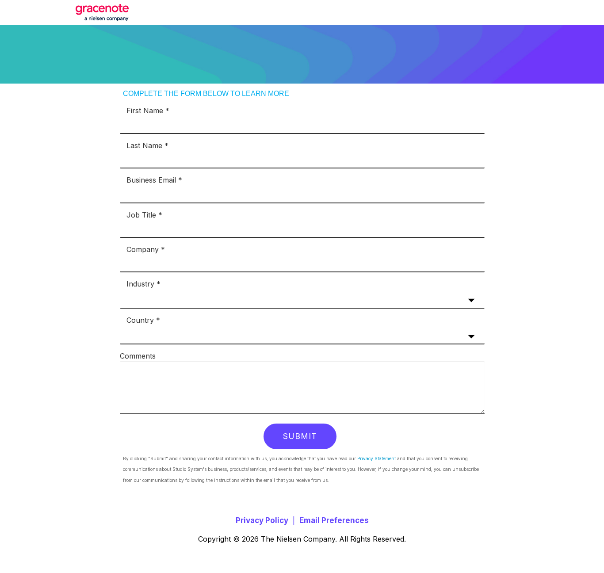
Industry (140, 283)
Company (142, 249)
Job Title (141, 214)
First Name (144, 110)
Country (140, 320)
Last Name (144, 145)
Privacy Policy (262, 520)
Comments (138, 355)
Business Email (151, 179)
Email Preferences (334, 520)
